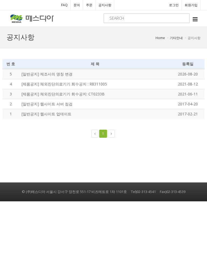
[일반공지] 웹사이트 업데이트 (46, 113)
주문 (89, 5)
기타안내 (176, 38)
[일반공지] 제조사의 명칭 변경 (47, 74)
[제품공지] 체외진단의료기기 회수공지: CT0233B (63, 93)
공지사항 (104, 5)
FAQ (64, 5)
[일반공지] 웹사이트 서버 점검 (47, 103)
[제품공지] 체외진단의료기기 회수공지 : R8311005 (64, 84)
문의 (77, 5)
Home (160, 38)
